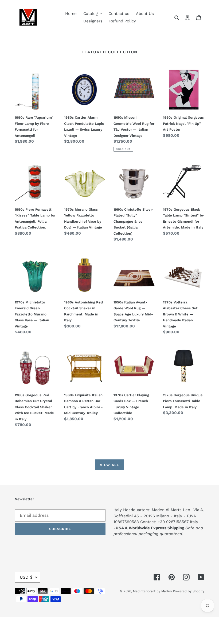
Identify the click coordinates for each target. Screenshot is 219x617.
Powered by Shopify (188, 591)
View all (109, 465)
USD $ (26, 577)
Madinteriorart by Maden (152, 591)
